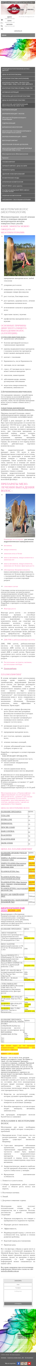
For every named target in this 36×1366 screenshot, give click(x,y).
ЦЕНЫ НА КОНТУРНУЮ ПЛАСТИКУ (13, 100)
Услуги (10, 54)
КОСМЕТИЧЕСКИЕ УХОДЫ (10, 178)
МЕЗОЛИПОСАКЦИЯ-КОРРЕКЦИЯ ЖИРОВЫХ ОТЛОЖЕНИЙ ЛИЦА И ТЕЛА (17, 149)
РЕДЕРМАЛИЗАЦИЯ (8, 123)
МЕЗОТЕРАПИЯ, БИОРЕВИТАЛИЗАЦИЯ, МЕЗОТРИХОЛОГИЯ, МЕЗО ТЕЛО (12, 56)
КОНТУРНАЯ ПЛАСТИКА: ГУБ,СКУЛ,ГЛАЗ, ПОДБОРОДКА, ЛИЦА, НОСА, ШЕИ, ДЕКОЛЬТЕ (17, 83)
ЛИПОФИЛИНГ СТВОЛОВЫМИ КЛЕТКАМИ (16, 199)
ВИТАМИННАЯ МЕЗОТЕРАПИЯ (12, 127)
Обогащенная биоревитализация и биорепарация (14, 118)
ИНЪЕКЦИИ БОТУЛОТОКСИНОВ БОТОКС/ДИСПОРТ (16, 69)
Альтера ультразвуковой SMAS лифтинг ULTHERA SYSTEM (15, 190)
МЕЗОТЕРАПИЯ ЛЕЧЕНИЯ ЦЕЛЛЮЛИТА (15, 144)
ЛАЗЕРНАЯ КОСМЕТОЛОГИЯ (11, 195)
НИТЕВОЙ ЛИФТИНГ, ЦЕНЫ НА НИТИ (14, 166)
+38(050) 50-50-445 (9, 22)
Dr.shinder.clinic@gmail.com (26, 16)
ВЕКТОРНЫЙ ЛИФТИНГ (10, 140)
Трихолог (5, 158)
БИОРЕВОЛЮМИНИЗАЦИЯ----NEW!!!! (14, 136)
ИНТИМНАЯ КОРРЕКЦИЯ (10, 92)
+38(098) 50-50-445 (9, 18)
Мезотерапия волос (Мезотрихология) (15, 154)
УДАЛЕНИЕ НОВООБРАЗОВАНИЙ (13, 174)
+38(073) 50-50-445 (9, 26)
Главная (3, 54)
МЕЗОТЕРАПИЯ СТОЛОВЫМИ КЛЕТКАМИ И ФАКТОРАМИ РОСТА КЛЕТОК (16, 132)
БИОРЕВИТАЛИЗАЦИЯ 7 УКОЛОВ (13, 114)
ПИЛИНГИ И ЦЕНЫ (8, 170)
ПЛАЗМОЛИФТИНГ (8, 162)
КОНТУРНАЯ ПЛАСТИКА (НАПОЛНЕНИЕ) (15, 78)
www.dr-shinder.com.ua (10, 1271)
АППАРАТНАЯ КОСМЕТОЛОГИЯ (12, 182)
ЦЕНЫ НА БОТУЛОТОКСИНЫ (11, 74)
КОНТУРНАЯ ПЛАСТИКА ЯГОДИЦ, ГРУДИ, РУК (17, 88)
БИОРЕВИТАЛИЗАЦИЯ (9, 110)
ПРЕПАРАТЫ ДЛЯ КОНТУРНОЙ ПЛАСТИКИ (16, 96)
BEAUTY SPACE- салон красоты (12, 186)
